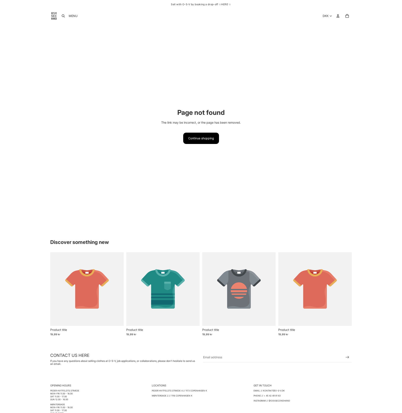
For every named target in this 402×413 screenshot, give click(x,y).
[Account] (338, 16)
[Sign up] (347, 357)
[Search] (63, 16)
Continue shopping (201, 138)
